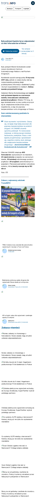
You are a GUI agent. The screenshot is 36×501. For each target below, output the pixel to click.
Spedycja (10, 8)
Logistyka (26, 8)
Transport (18, 8)
